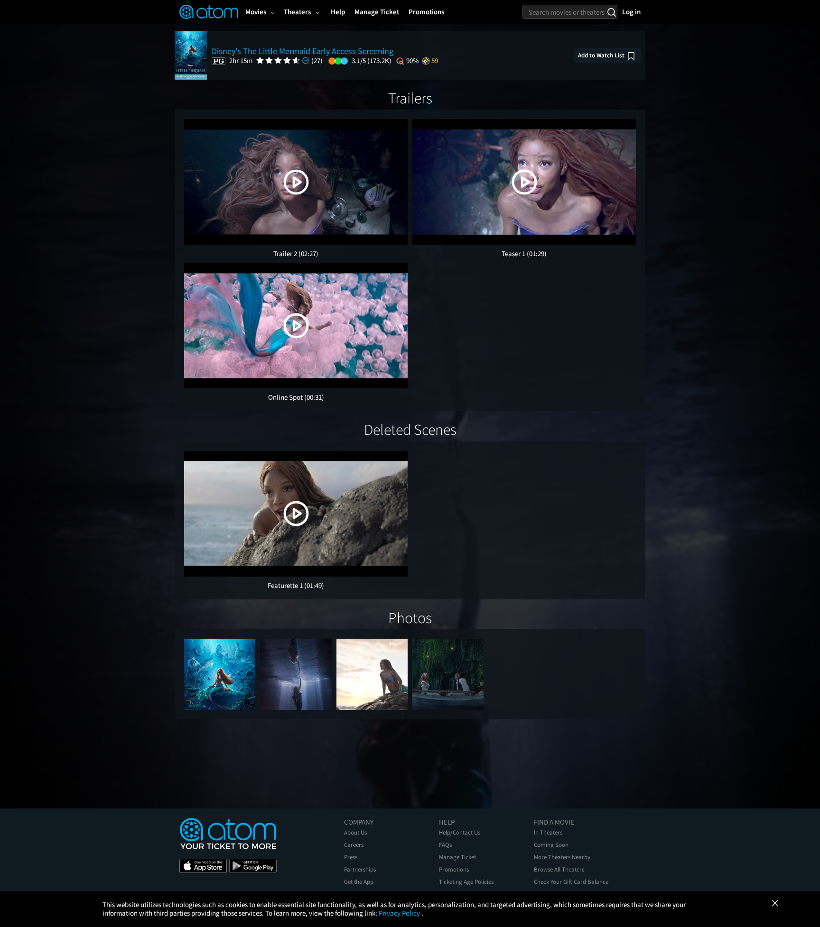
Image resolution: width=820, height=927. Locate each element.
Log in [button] (631, 11)
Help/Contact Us (459, 832)
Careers (353, 845)
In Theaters (548, 832)
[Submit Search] (611, 12)
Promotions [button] (426, 11)
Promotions (454, 869)
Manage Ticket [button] (376, 11)
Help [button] (338, 11)
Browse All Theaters (559, 869)
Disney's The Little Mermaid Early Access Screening (302, 51)
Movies (255, 11)
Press (350, 857)
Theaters (297, 11)
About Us (355, 832)
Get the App (358, 882)
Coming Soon (551, 845)
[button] (296, 182)
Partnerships (360, 869)
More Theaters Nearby (562, 857)
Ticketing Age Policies (466, 882)
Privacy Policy (400, 913)
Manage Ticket (457, 857)
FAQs (445, 845)
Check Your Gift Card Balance (571, 882)
